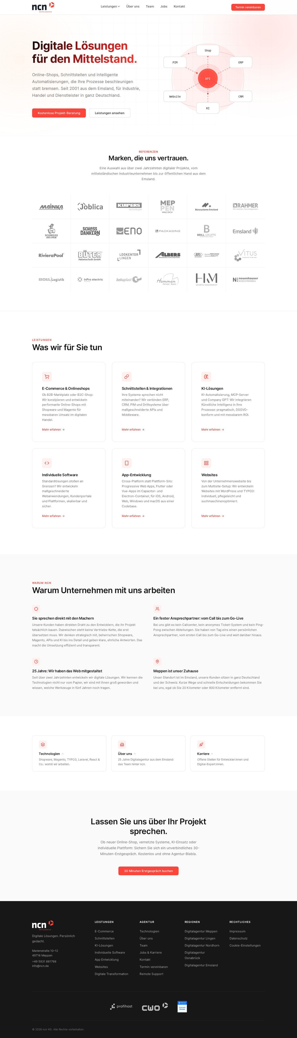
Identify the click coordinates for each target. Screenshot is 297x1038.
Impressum (237, 931)
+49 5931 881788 (44, 961)
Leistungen (109, 6)
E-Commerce (104, 931)
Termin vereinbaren (248, 7)
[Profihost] (121, 1007)
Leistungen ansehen (109, 113)
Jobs (163, 6)
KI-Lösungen (104, 945)
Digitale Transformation (111, 974)
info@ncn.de (40, 966)
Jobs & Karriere (151, 952)
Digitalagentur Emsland (201, 965)
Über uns (132, 6)
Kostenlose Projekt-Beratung (59, 113)
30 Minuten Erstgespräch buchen (148, 871)
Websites (101, 967)
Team (150, 6)
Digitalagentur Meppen (201, 931)
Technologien (149, 931)
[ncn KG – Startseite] (43, 7)
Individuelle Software (110, 952)
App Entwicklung (107, 959)
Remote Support (151, 974)
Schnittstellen (105, 938)
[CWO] (155, 1007)
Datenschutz (239, 938)
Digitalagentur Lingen (200, 938)
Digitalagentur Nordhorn (202, 945)
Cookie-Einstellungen (245, 945)
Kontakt (179, 6)
